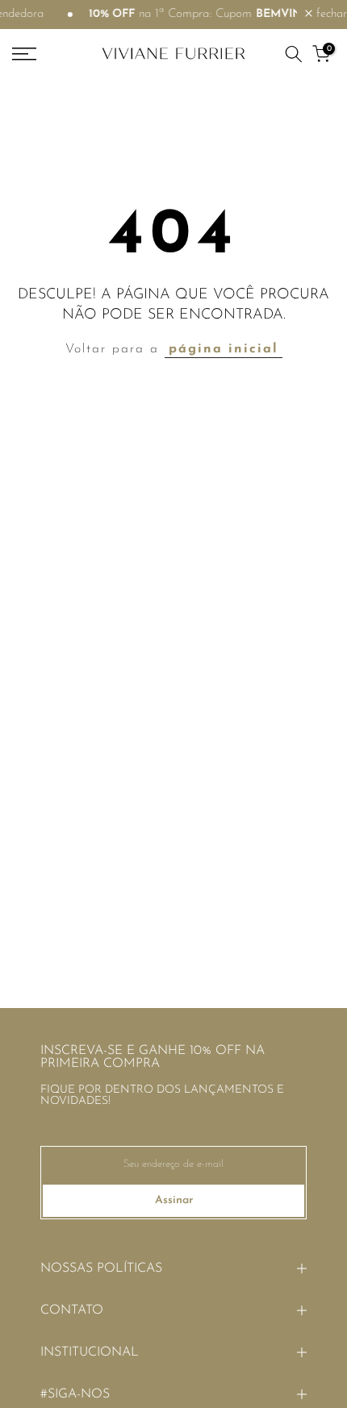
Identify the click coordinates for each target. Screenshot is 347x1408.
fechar (329, 14)
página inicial (223, 349)
